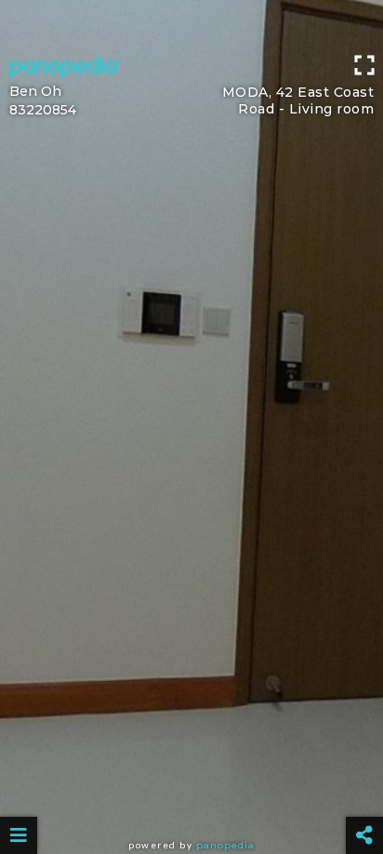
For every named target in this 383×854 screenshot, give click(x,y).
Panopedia (225, 845)
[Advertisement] (191, 23)
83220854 (42, 109)
